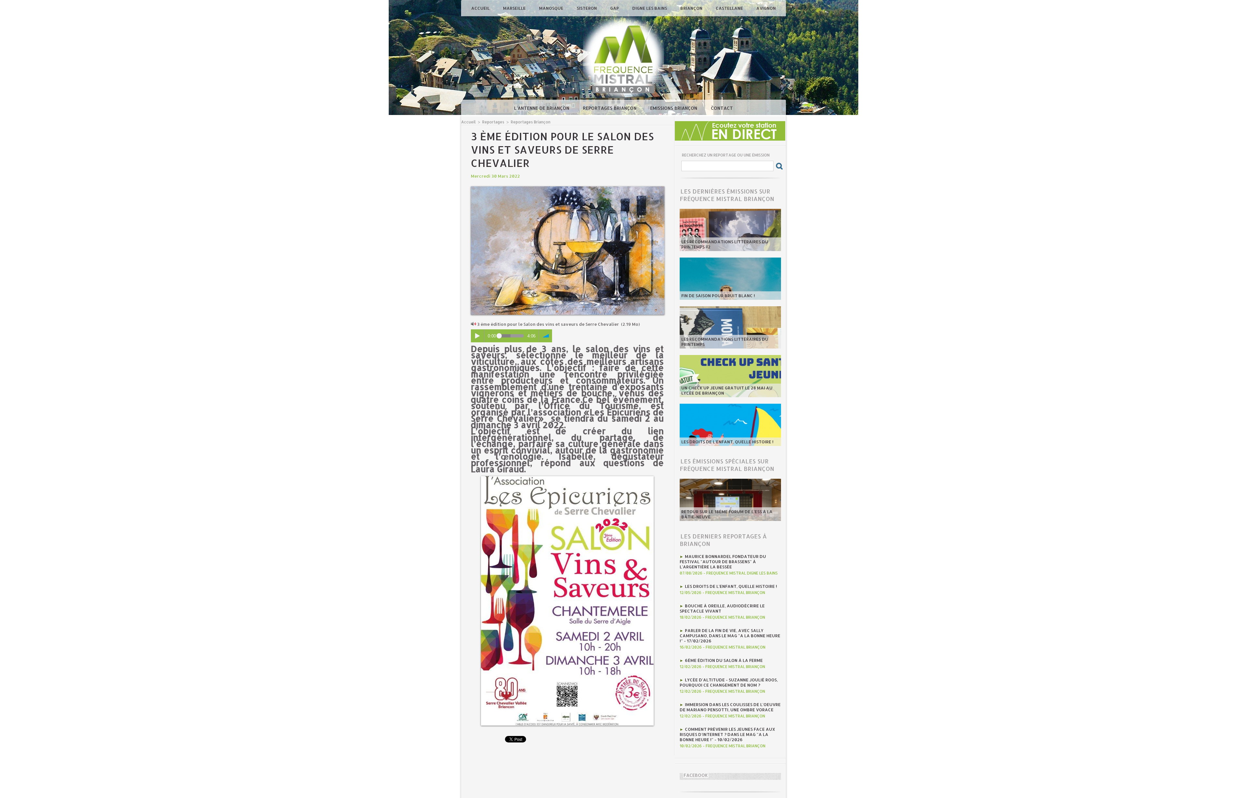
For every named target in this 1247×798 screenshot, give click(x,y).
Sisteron (587, 8)
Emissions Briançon (674, 108)
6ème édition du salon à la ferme (724, 660)
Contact (722, 108)
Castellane (730, 8)
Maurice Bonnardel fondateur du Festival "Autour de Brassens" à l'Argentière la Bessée (723, 561)
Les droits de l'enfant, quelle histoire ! (727, 441)
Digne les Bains (650, 8)
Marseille (515, 8)
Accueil (481, 8)
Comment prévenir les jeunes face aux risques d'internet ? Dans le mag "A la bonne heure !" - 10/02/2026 (727, 734)
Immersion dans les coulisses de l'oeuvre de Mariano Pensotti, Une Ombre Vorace (730, 707)
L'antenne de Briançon (542, 108)
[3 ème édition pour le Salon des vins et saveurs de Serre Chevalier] (567, 188)
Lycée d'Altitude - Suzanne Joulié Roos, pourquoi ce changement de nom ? (729, 682)
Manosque (551, 8)
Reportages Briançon (610, 108)
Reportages (493, 122)
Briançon (691, 8)
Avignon (766, 8)
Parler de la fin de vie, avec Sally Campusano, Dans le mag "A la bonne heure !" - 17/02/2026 (730, 635)
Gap (615, 8)
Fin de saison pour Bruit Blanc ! (718, 295)
